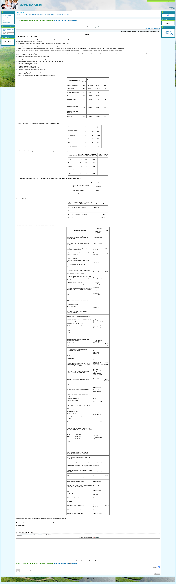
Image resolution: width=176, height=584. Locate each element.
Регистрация (161, 1)
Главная (155, 1)
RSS (174, 8)
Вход (168, 1)
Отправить (157, 573)
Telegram (74, 20)
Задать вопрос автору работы (152, 28)
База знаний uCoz (169, 34)
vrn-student (40, 534)
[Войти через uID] (159, 567)
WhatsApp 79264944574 (61, 20)
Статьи (23, 14)
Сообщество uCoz (169, 33)
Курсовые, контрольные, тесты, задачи (59, 14)
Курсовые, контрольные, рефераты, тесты (37, 14)
